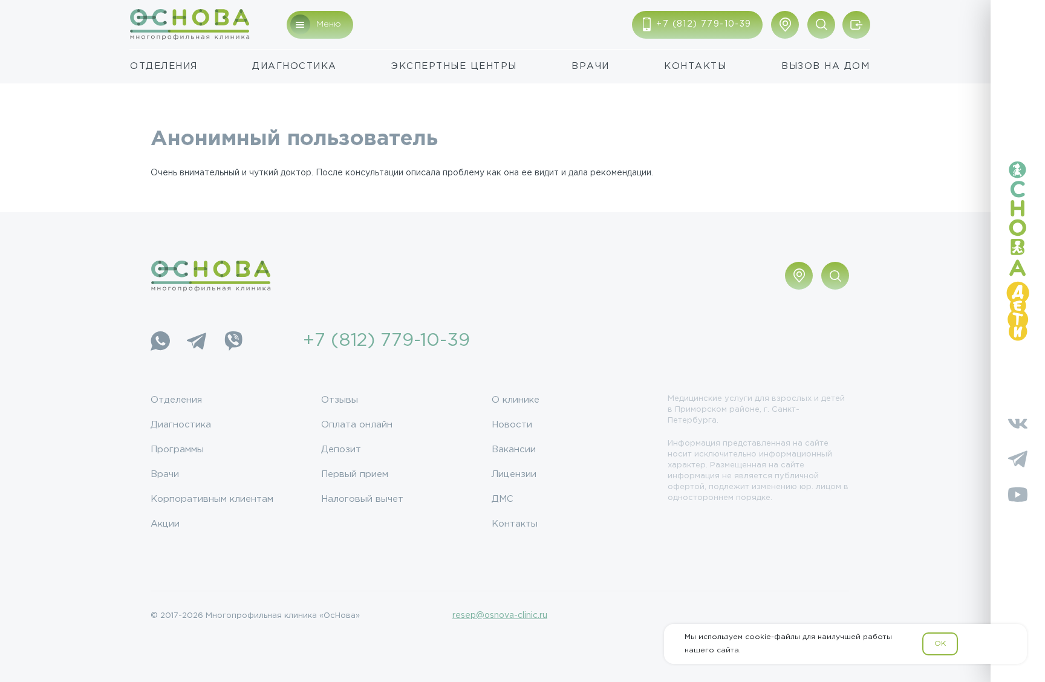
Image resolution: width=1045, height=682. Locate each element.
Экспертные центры (454, 66)
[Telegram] (196, 341)
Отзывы (339, 400)
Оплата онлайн (356, 425)
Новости (512, 425)
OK (940, 643)
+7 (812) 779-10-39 (386, 341)
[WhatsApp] (160, 341)
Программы (177, 449)
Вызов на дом (825, 66)
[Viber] (233, 341)
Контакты (695, 66)
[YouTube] (1017, 494)
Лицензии (514, 474)
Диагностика (294, 66)
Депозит (341, 449)
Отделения (164, 66)
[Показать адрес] (785, 25)
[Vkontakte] (1017, 423)
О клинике (515, 400)
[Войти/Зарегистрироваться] (856, 25)
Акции (165, 524)
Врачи (590, 66)
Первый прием (354, 474)
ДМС (502, 499)
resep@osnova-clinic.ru (499, 615)
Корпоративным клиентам (212, 499)
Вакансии (514, 449)
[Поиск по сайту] (821, 25)
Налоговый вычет (362, 499)
